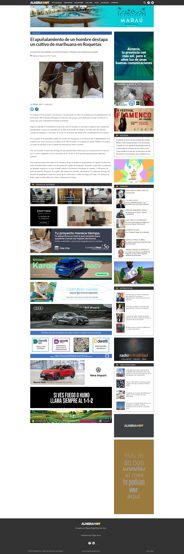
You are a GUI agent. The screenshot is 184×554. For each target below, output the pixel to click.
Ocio (96, 3)
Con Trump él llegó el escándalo (137, 232)
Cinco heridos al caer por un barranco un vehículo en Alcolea (139, 151)
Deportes (68, 3)
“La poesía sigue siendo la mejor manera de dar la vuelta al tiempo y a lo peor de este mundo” (138, 317)
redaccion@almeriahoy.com (91, 551)
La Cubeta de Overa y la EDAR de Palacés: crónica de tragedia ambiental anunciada (138, 253)
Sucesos (53, 56)
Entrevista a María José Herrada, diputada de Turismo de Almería (137, 307)
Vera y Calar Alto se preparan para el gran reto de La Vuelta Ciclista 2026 (138, 383)
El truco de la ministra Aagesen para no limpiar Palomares (137, 223)
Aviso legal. (150, 551)
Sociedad (105, 3)
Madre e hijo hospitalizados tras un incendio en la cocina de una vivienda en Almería (148, 143)
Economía (78, 3)
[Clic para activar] (145, 2)
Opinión (114, 3)
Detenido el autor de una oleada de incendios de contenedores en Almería (144, 140)
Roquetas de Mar (45, 56)
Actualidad (57, 3)
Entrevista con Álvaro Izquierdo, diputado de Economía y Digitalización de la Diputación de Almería (138, 297)
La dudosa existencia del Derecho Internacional (138, 243)
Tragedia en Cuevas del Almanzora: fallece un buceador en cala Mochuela (138, 394)
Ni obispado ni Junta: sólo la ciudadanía (136, 213)
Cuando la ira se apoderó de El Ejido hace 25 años (135, 145)
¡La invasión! (130, 193)
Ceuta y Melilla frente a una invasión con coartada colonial (137, 203)
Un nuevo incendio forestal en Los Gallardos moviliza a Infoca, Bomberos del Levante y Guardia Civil (138, 405)
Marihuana (35, 56)
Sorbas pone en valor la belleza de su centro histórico (138, 328)
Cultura (88, 3)
